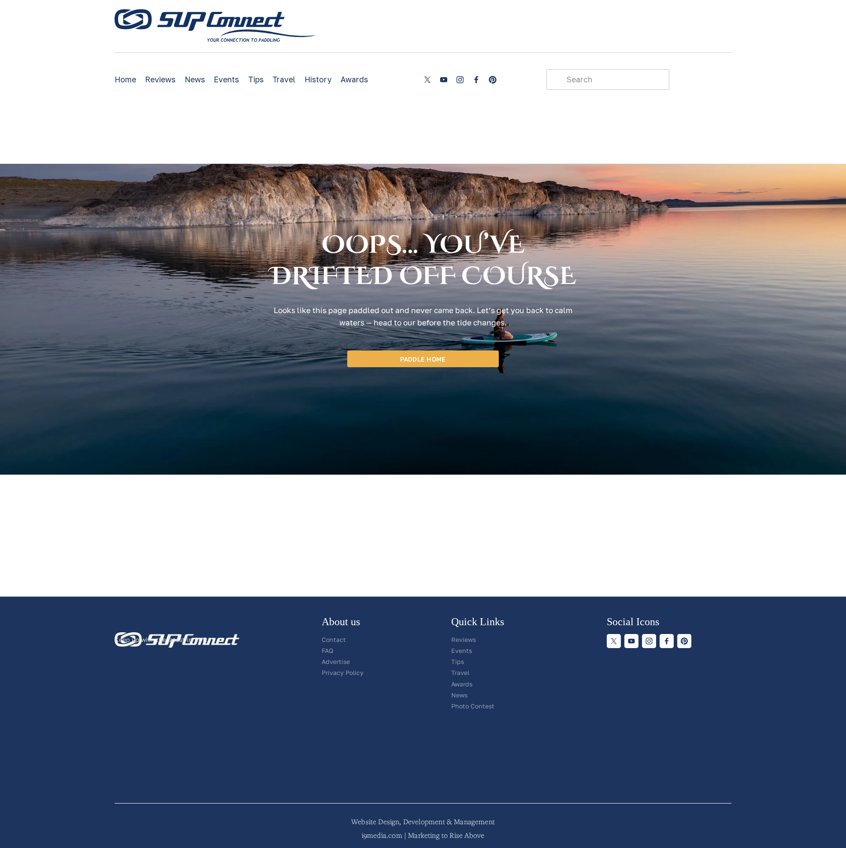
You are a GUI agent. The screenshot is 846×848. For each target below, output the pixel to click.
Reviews (160, 79)
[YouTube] (443, 79)
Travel (283, 79)
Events (226, 79)
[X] (427, 79)
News (195, 79)
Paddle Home (422, 359)
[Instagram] (460, 79)
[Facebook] (476, 79)
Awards (354, 79)
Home (125, 79)
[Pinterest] (492, 79)
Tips (255, 79)
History (318, 79)
